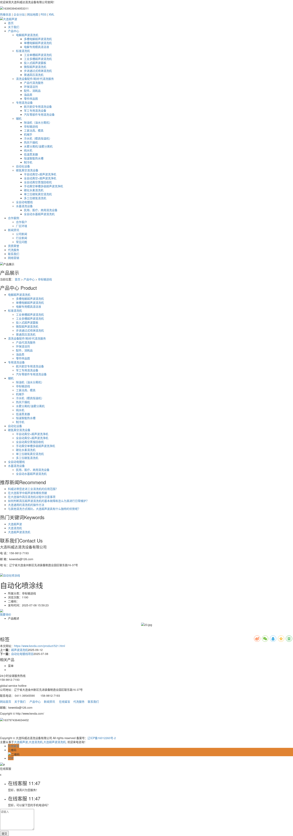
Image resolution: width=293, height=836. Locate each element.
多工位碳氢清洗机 (35, 198)
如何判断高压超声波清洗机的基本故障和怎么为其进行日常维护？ (48, 501)
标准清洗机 (23, 51)
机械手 (28, 134)
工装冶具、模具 (33, 130)
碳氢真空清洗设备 (27, 170)
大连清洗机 (15, 528)
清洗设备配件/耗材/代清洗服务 (35, 79)
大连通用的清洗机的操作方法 (26, 505)
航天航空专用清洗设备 (38, 106)
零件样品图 (31, 98)
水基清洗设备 (24, 206)
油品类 (28, 95)
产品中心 (13, 31)
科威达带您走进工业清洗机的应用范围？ (33, 489)
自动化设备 (23, 166)
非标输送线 (31, 126)
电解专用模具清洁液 (36, 47)
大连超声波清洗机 (19, 532)
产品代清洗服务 (33, 83)
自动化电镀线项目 (22, 654)
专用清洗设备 (24, 102)
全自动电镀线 (24, 202)
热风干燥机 (31, 142)
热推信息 (5, 14)
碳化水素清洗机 (33, 190)
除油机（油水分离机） (38, 122)
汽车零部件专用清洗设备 (39, 114)
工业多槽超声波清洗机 (38, 59)
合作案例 (13, 218)
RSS (43, 14)
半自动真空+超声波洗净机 (40, 174)
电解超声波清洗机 (27, 35)
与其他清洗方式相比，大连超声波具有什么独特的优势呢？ (44, 509)
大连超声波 (15, 524)
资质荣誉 (13, 246)
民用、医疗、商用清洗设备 (40, 210)
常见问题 (21, 242)
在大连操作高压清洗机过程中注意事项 (31, 497)
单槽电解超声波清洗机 (38, 43)
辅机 (19, 118)
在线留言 (64, 701)
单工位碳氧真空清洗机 (38, 194)
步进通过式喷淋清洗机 (38, 71)
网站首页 (5, 701)
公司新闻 (21, 234)
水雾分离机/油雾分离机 (38, 146)
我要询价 (5, 614)
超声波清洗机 (19, 650)
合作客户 (21, 222)
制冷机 (28, 162)
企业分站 (19, 14)
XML (51, 14)
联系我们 (13, 254)
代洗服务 (13, 250)
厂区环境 (21, 226)
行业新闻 (21, 238)
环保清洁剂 (31, 87)
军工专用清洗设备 (35, 110)
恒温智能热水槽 (33, 158)
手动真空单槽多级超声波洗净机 (43, 186)
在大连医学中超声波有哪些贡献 (27, 493)
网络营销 (13, 258)
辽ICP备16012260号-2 (102, 738)
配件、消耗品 (32, 91)
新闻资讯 (13, 230)
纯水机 (28, 150)
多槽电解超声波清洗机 (38, 39)
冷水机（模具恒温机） (38, 138)
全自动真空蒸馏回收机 (38, 182)
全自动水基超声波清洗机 (39, 214)
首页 (11, 23)
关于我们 (13, 27)
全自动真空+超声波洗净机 (40, 178)
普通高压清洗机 (33, 75)
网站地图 (32, 14)
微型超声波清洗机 (35, 67)
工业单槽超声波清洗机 (38, 55)
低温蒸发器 (31, 154)
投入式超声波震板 (35, 63)
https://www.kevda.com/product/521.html (39, 646)
